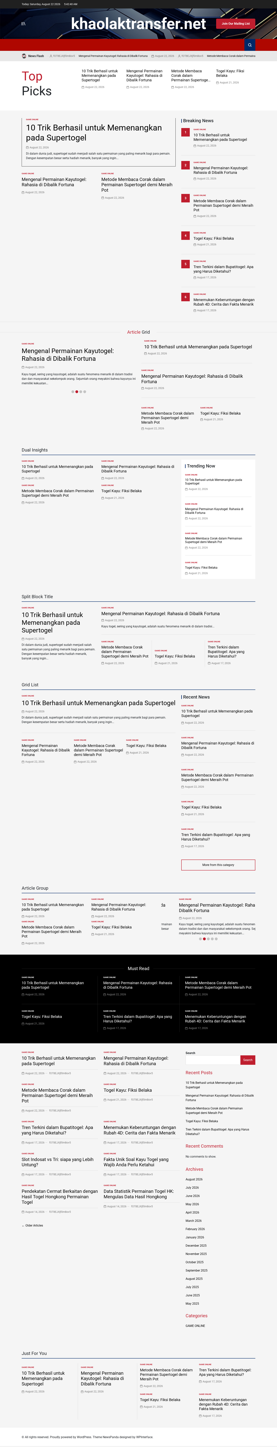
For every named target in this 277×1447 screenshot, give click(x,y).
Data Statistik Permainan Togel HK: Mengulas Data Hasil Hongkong (139, 1194)
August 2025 (194, 1279)
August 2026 (194, 1179)
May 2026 (192, 1204)
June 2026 (193, 1196)
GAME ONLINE (32, 119)
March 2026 (194, 1221)
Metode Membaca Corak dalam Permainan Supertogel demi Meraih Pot (227, 55)
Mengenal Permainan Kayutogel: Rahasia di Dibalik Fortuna (91, 55)
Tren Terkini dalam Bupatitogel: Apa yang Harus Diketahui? (223, 269)
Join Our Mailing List (236, 23)
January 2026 (195, 1237)
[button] (253, 78)
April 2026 (192, 1212)
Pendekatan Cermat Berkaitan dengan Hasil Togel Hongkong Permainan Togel (60, 1197)
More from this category (218, 865)
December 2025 (196, 1245)
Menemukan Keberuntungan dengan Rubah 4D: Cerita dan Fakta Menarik (224, 302)
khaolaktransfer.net (138, 23)
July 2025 (192, 1287)
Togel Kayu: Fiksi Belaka (214, 238)
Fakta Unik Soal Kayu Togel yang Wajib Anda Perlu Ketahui (136, 1162)
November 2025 (196, 1254)
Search (190, 1053)
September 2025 (196, 1270)
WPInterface (144, 1437)
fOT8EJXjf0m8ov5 (171, 55)
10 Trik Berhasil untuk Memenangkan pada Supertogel (100, 75)
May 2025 (192, 1303)
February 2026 (195, 1229)
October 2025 (195, 1262)
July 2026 (192, 1187)
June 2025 (193, 1295)
